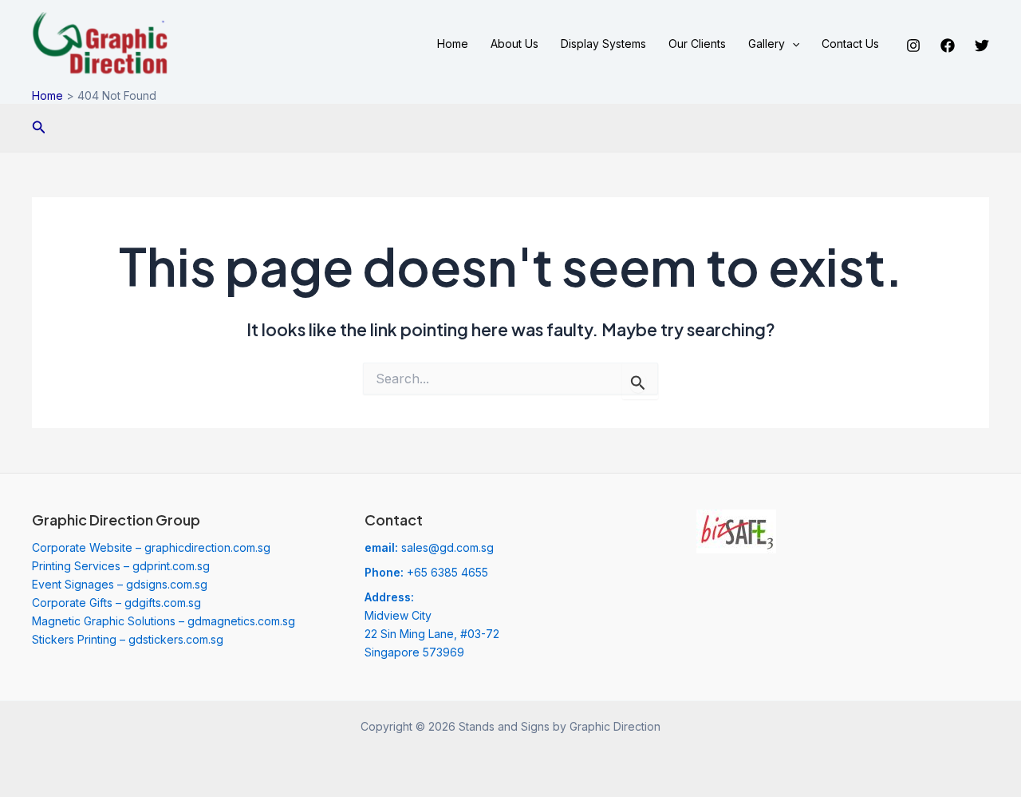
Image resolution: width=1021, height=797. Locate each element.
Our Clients (697, 43)
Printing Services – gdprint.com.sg (121, 566)
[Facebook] (947, 45)
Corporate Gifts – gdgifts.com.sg (116, 602)
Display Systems (603, 43)
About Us (514, 43)
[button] (792, 44)
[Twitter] (982, 45)
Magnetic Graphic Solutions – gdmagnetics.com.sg (163, 621)
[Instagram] (913, 45)
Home (452, 43)
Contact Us (850, 43)
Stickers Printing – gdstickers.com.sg (127, 639)
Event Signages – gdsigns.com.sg (119, 584)
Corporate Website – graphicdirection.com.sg (151, 547)
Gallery (766, 43)
